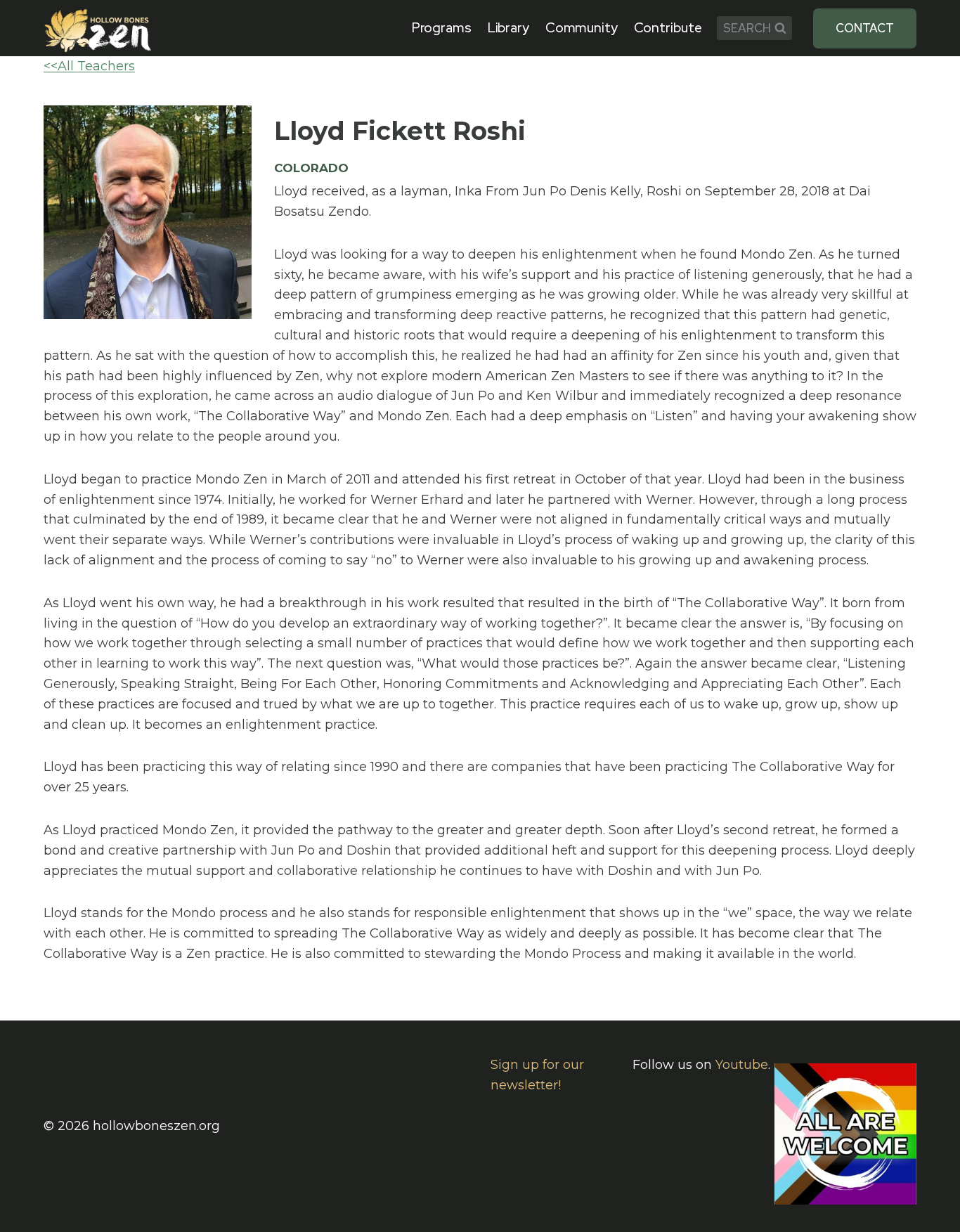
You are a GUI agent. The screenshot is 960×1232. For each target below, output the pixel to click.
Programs (442, 28)
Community (581, 28)
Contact (865, 28)
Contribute (668, 28)
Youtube (741, 1064)
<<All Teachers (89, 66)
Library (508, 28)
